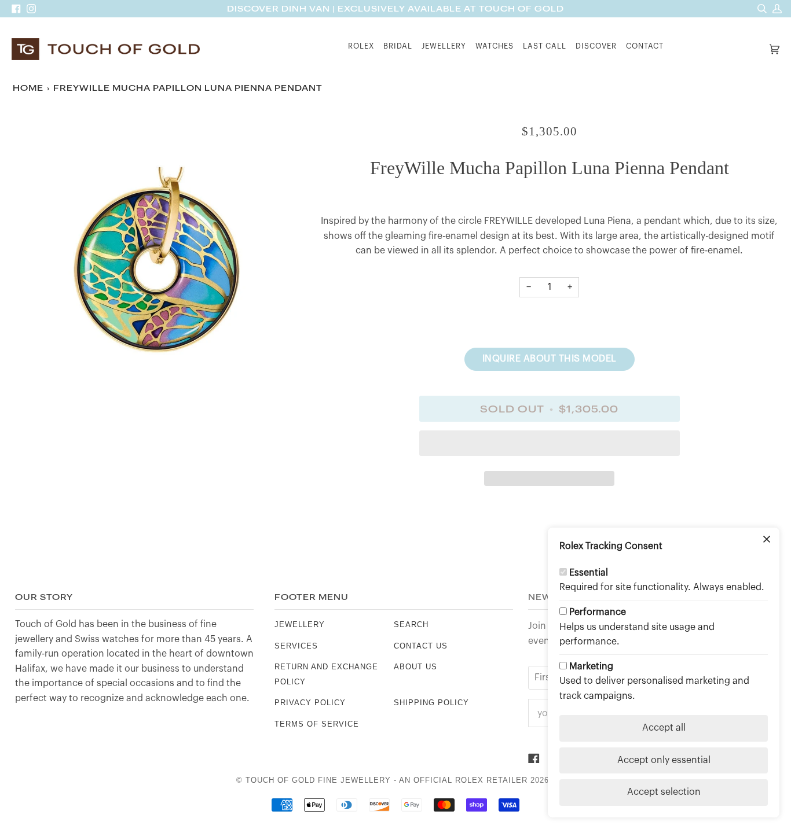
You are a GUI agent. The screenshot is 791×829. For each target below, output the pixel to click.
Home (28, 88)
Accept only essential (664, 760)
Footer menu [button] (311, 597)
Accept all (664, 727)
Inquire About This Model (549, 358)
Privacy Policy (310, 702)
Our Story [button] (44, 597)
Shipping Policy (431, 702)
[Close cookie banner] (766, 540)
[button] (361, 49)
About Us (415, 666)
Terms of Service (316, 724)
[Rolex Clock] (717, 49)
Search (411, 624)
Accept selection (664, 792)
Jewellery (299, 624)
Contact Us (421, 646)
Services (296, 646)
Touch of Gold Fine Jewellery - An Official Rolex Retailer (387, 780)
